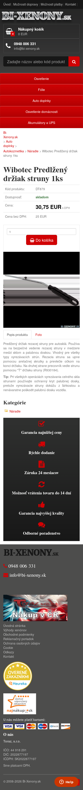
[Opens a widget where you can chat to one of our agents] (66, 782)
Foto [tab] (38, 334)
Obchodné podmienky (18, 634)
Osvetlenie (41, 78)
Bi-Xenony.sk (10, 134)
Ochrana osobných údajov (21, 643)
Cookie (8, 647)
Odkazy (8, 652)
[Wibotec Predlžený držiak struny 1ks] (41, 290)
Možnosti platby (52, 4)
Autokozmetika (13, 151)
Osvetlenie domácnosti (42, 111)
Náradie (33, 151)
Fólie (41, 89)
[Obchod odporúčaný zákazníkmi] (19, 703)
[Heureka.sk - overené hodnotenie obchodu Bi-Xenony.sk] (17, 675)
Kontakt (70, 4)
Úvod (7, 4)
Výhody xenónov (15, 630)
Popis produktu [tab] (17, 334)
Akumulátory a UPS (41, 122)
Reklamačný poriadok (18, 639)
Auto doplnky (42, 100)
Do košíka (44, 240)
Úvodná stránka (14, 625)
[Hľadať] (74, 61)
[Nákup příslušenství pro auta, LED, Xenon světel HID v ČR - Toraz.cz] (35, 607)
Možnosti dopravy (25, 4)
